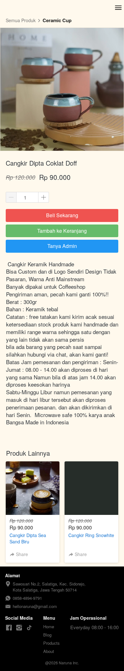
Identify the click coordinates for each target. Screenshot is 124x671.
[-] (9, 628)
